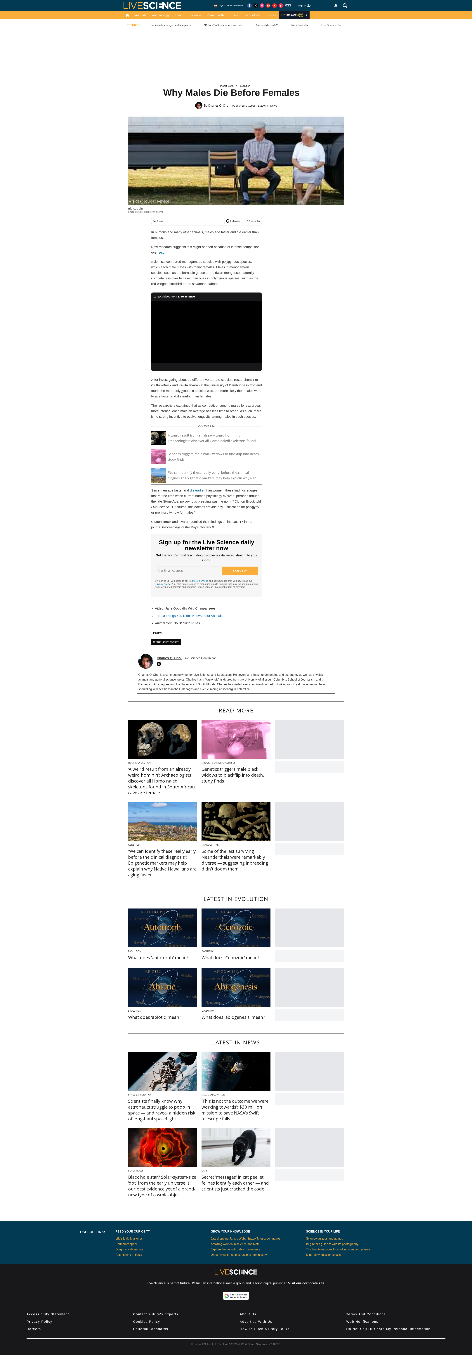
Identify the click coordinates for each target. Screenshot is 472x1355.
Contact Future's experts (155, 1314)
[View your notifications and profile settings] (335, 5)
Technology (252, 15)
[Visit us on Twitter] (256, 5)
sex (161, 252)
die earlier (197, 490)
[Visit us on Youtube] (268, 5)
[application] (206, 332)
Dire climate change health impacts (170, 25)
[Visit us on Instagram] (262, 5)
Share (160, 220)
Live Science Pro (331, 25)
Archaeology (160, 15)
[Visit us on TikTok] (281, 5)
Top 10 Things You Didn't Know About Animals (189, 616)
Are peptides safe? (267, 25)
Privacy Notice (163, 584)
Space (234, 15)
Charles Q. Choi (218, 105)
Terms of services (199, 580)
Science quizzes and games (324, 1238)
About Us (248, 1314)
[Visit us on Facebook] (249, 5)
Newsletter (254, 220)
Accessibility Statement (48, 1314)
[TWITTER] (160, 664)
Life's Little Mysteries (129, 1238)
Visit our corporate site (306, 1283)
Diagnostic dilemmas (129, 1249)
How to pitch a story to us (264, 1329)
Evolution (245, 85)
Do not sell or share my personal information (388, 1329)
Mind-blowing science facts (323, 1254)
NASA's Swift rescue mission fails (223, 25)
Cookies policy (146, 1321)
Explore (271, 15)
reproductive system (166, 641)
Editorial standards (150, 1329)
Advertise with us (256, 1321)
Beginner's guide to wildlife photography (332, 1244)
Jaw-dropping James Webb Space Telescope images (245, 1238)
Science (195, 15)
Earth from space (127, 1244)
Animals (140, 15)
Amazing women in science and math (235, 1244)
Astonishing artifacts (129, 1254)
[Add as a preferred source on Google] (236, 1296)
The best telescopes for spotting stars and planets (338, 1249)
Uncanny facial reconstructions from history (239, 1254)
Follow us (235, 220)
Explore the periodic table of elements (235, 1249)
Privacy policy (39, 1321)
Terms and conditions (366, 1314)
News (273, 105)
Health (180, 15)
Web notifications (362, 1321)
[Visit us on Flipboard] (274, 5)
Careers (34, 1329)
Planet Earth (215, 15)
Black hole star (299, 25)
